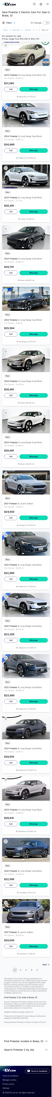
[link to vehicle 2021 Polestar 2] (26, 482)
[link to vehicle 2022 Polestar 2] (26, 544)
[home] (17, 4)
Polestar (28, 30)
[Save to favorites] (6, 45)
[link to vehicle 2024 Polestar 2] (26, 54)
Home (5, 30)
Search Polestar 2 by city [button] (19, 1049)
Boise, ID (45, 30)
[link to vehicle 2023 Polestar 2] (26, 727)
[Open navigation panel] (47, 4)
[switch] (46, 23)
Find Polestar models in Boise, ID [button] (23, 1041)
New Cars (16, 30)
